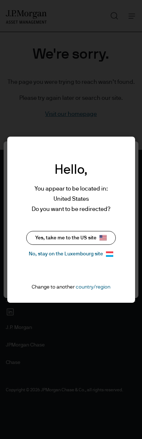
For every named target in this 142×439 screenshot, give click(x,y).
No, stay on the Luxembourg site (66, 253)
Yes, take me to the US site (65, 237)
